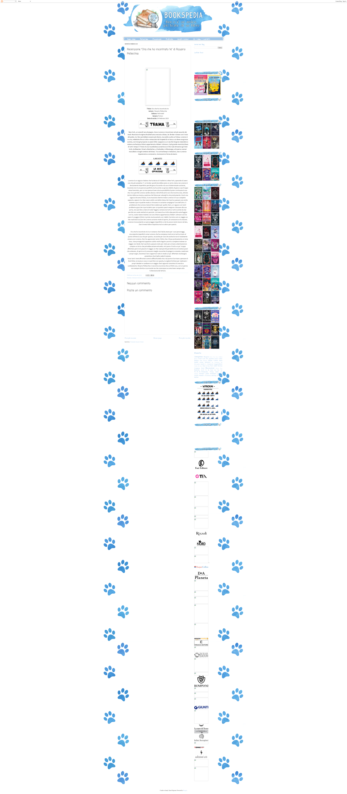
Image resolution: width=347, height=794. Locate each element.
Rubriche (169, 39)
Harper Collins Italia (215, 360)
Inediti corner (198, 362)
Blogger (185, 790)
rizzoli (196, 375)
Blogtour (206, 357)
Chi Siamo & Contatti (201, 39)
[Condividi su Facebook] (152, 275)
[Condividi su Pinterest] (153, 275)
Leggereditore (218, 364)
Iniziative (207, 362)
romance (201, 375)
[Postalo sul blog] (148, 275)
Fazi (201, 360)
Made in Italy (206, 366)
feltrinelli (134, 278)
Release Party (219, 368)
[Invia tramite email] (146, 275)
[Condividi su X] (150, 275)
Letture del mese (198, 366)
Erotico (216, 358)
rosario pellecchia (158, 278)
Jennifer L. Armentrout (207, 364)
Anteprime (144, 39)
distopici (201, 374)
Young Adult (214, 372)
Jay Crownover (215, 362)
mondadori (213, 374)
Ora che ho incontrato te (147, 278)
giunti (207, 374)
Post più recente (130, 338)
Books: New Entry (214, 357)
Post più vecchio (185, 338)
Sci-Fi (202, 370)
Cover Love (201, 359)
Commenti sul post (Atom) (137, 342)
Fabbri (220, 358)
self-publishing (207, 375)
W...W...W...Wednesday (201, 372)
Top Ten (219, 370)
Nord (202, 368)
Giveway (205, 360)
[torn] (200, 94)
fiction (139, 278)
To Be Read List (210, 370)
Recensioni (157, 39)
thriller (196, 377)
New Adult (213, 366)
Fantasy (196, 360)
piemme (220, 374)
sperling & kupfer (216, 375)
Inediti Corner (183, 39)
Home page (131, 39)
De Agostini (210, 359)
